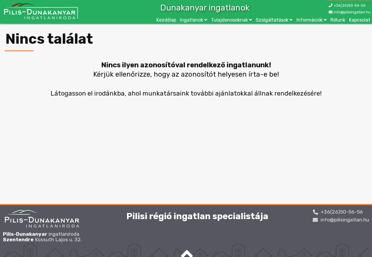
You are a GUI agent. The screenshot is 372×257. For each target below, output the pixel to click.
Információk (309, 20)
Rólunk (337, 20)
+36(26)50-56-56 (350, 5)
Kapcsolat (359, 20)
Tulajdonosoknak (229, 20)
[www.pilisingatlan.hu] (40, 12)
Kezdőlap (166, 20)
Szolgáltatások (272, 20)
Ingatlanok (191, 20)
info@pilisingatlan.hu (352, 12)
